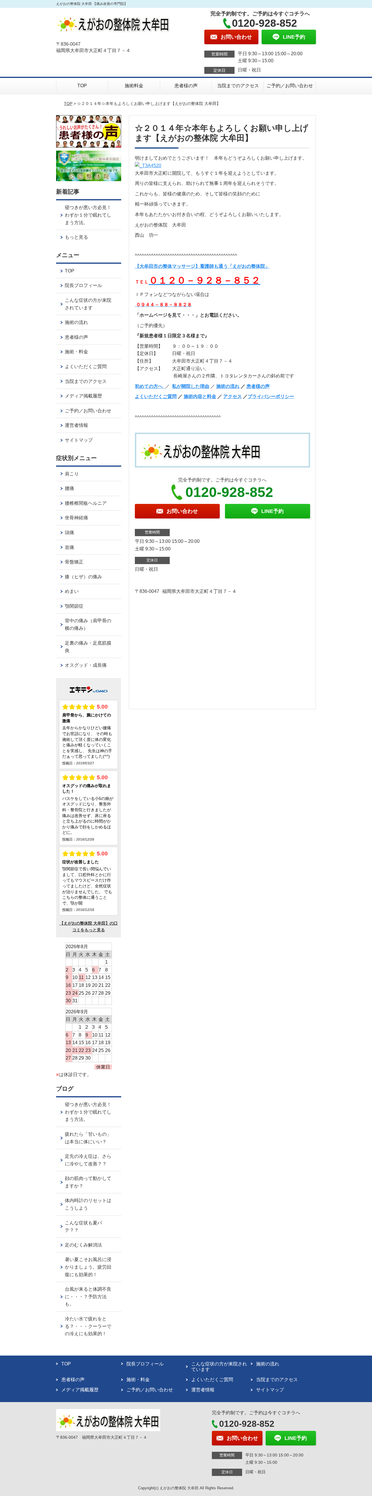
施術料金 (134, 85)
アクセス (232, 396)
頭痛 (69, 532)
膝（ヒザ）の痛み (83, 576)
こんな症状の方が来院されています (88, 304)
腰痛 (69, 488)
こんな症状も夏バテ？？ (83, 1226)
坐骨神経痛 (76, 517)
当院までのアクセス (238, 85)
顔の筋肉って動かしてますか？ (88, 1182)
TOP (82, 85)
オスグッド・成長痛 (86, 665)
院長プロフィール (83, 285)
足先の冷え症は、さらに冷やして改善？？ (88, 1160)
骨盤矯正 (74, 561)
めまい (72, 591)
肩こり (72, 473)
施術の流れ (227, 386)
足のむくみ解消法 (83, 1244)
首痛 (69, 547)
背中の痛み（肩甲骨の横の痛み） (88, 624)
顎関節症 (74, 606)
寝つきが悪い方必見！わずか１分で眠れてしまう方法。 (88, 215)
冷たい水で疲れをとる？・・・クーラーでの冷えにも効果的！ (88, 1326)
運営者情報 (76, 425)
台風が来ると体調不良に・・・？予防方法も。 (88, 1296)
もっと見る (76, 237)
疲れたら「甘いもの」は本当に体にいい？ (88, 1138)
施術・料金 (76, 351)
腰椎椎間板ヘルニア (86, 503)
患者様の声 (186, 85)
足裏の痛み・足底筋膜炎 (88, 647)
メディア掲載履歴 (83, 395)
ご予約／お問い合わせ (290, 85)
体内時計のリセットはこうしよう (88, 1204)
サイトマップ (79, 440)
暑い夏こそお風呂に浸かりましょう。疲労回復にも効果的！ (88, 1267)
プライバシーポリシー (271, 396)
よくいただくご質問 (156, 396)
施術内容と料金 (200, 396)
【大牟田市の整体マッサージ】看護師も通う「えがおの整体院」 (202, 266)
